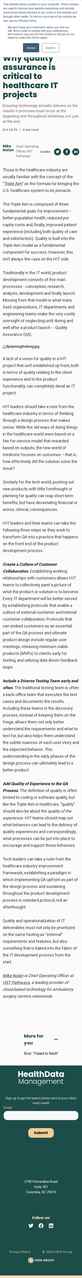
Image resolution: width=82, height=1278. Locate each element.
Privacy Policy (20, 1252)
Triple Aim (13, 183)
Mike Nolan (8, 148)
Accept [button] (31, 48)
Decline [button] (50, 48)
